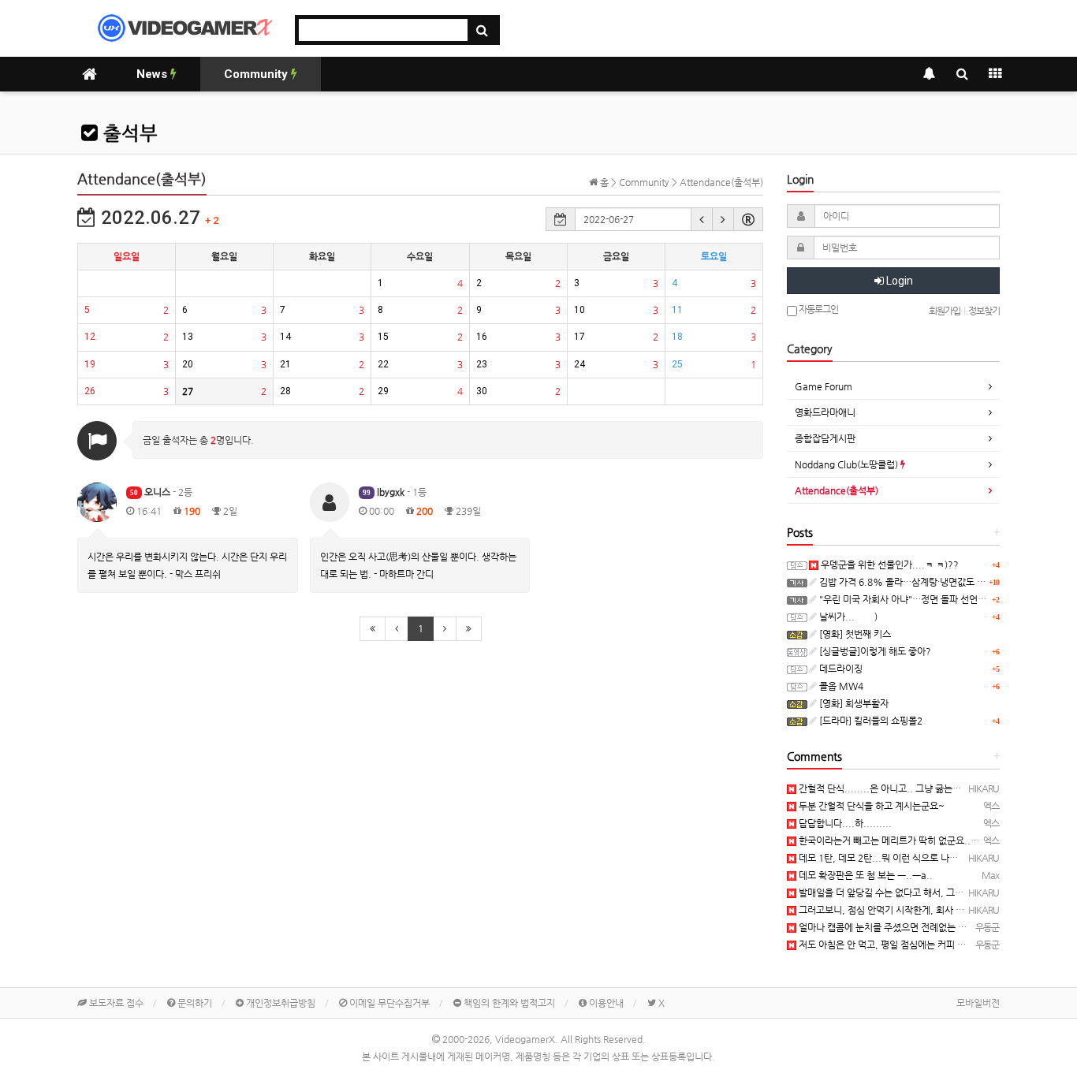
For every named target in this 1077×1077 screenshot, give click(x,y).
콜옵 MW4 (840, 685)
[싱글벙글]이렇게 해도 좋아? (874, 651)
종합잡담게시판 (825, 438)
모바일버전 (978, 1002)
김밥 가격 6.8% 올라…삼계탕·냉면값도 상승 (905, 581)
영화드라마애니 (825, 412)
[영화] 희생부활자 (853, 703)
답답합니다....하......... (844, 823)
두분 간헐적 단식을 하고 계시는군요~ (870, 805)
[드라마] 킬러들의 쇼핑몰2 (869, 720)
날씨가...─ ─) (847, 616)
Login (898, 280)
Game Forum (823, 386)
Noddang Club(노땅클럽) (847, 464)
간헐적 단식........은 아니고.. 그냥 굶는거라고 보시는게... (910, 788)
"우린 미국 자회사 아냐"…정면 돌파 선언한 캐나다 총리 (925, 599)
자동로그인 (817, 309)
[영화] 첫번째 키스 (854, 633)
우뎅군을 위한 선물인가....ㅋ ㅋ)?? (888, 564)
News (153, 74)
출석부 (128, 133)
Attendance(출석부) (836, 490)
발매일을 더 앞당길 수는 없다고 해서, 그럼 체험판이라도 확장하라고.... (936, 892)
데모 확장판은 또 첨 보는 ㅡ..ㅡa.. (864, 875)
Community (257, 74)
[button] (702, 219)
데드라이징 (840, 668)
